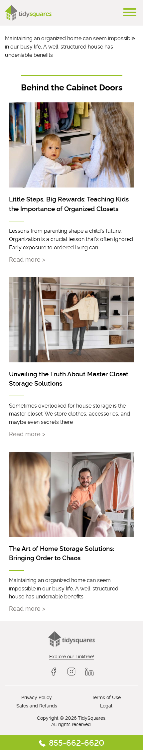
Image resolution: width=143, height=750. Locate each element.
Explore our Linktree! (71, 656)
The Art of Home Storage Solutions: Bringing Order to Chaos (61, 553)
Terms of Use (106, 697)
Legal (106, 705)
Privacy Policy (36, 697)
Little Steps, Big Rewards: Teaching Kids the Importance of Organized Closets (69, 203)
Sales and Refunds (36, 705)
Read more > (27, 259)
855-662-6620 (76, 742)
